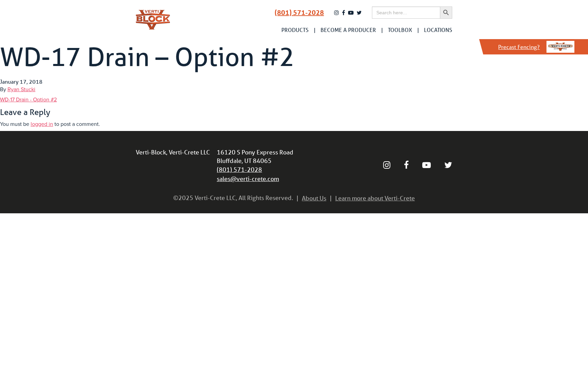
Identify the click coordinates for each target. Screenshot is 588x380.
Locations (438, 30)
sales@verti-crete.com (248, 178)
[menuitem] (295, 30)
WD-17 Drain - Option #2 (28, 99)
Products (295, 30)
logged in (42, 124)
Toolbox (400, 30)
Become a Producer (348, 30)
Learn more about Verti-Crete (375, 198)
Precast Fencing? (519, 46)
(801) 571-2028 (299, 13)
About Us (314, 198)
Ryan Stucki (21, 89)
